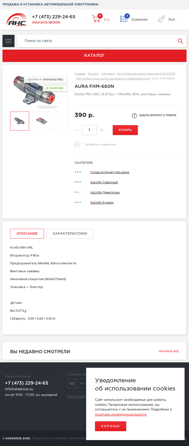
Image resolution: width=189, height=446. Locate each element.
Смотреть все (169, 351)
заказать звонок (46, 22)
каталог (94, 56)
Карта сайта (77, 396)
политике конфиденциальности (120, 414)
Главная (80, 74)
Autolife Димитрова (105, 192)
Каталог (93, 74)
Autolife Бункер (102, 202)
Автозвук (107, 74)
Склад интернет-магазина (109, 172)
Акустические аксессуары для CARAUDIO (146, 74)
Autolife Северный (104, 182)
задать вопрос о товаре (157, 115)
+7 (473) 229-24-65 (53, 17)
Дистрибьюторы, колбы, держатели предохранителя (113, 79)
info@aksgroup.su (19, 389)
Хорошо (110, 426)
